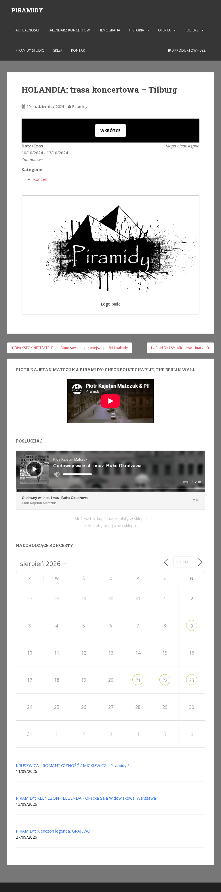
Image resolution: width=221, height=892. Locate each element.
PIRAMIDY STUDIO (30, 50)
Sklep (57, 50)
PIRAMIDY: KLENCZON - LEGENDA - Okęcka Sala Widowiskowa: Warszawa (86, 798)
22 (164, 680)
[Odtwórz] (35, 469)
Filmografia (109, 30)
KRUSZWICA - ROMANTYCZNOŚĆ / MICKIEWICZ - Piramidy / (72, 765)
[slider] (77, 474)
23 (191, 680)
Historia (136, 30)
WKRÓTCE (110, 130)
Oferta (164, 30)
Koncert (40, 179)
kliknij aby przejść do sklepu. (111, 525)
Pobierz (191, 30)
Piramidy (79, 106)
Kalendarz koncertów (69, 30)
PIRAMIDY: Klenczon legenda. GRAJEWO (53, 831)
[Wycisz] (56, 474)
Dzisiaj (183, 562)
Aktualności (27, 30)
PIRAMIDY (27, 10)
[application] (110, 471)
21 (137, 680)
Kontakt (79, 50)
